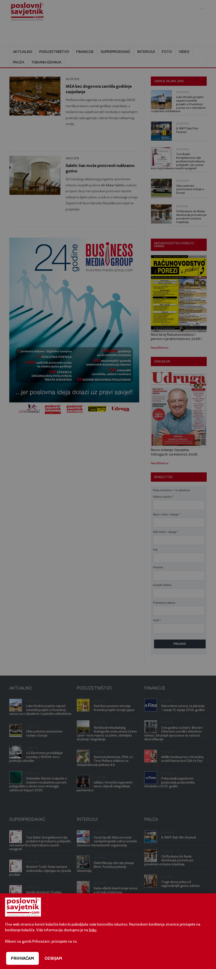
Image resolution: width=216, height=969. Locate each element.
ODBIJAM (53, 958)
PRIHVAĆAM (22, 958)
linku (92, 930)
